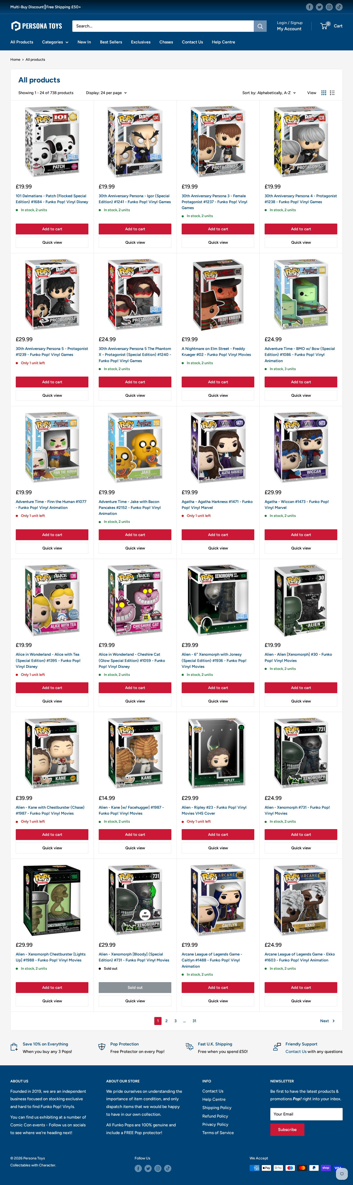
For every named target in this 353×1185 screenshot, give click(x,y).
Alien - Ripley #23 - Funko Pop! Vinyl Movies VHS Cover (214, 810)
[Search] (260, 26)
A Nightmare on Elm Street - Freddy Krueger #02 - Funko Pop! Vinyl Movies (216, 351)
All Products (21, 42)
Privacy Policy (215, 1124)
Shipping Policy (217, 1107)
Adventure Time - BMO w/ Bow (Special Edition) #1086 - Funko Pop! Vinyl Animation (300, 354)
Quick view (52, 242)
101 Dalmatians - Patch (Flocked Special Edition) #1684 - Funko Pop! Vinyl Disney (52, 199)
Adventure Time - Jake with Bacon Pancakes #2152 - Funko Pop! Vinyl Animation (130, 507)
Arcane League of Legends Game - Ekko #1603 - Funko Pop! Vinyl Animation (300, 957)
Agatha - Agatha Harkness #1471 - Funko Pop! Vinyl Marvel (217, 504)
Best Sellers (111, 42)
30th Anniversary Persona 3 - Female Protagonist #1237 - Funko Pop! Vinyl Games (214, 202)
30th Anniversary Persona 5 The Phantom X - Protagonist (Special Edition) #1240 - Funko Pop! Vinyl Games (135, 354)
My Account (289, 28)
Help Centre (223, 42)
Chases (166, 42)
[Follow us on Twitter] (319, 7)
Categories (52, 42)
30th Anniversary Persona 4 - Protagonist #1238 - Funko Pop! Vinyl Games (301, 199)
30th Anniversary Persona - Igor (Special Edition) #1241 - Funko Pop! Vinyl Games (135, 199)
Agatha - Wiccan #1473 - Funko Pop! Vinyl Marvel (297, 504)
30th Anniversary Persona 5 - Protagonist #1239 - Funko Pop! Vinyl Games (52, 351)
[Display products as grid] (323, 92)
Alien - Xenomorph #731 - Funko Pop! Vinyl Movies (297, 810)
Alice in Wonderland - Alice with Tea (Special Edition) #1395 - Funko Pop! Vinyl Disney (48, 660)
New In (84, 42)
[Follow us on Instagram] (329, 7)
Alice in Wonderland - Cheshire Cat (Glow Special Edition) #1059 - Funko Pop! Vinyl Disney (132, 660)
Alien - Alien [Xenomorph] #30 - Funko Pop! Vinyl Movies (298, 657)
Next (324, 1021)
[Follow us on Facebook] (309, 7)
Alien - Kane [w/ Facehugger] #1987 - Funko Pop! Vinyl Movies (131, 810)
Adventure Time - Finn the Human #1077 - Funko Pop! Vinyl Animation (51, 504)
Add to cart (52, 229)
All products (35, 59)
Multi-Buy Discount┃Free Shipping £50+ (45, 7)
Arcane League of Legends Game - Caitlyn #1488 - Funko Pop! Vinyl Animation (212, 960)
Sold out (135, 987)
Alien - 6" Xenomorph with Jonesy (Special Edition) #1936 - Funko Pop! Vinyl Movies (214, 660)
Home (15, 59)
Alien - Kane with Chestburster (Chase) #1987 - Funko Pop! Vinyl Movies (50, 810)
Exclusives (140, 42)
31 (194, 1021)
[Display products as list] (332, 92)
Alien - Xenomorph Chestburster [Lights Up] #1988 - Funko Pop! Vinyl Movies (51, 957)
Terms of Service (218, 1132)
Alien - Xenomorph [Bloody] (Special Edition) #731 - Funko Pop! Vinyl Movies (134, 957)
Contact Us (192, 42)
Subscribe (287, 1129)
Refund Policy (215, 1116)
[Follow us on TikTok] (339, 7)
